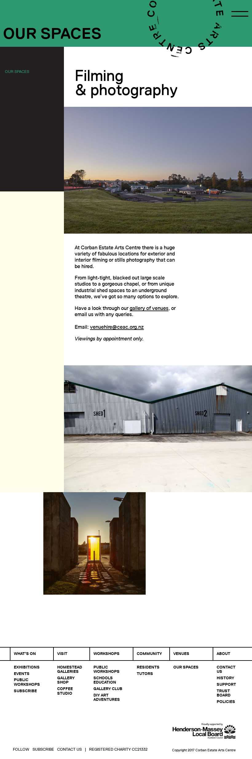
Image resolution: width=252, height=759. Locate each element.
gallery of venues (149, 308)
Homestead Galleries (69, 669)
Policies (226, 701)
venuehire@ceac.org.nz (117, 327)
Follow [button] (21, 749)
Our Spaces (17, 71)
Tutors (145, 673)
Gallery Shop (66, 680)
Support (226, 684)
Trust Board (223, 693)
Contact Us (226, 669)
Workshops (106, 653)
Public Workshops (27, 682)
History (225, 678)
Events (22, 673)
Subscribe (25, 690)
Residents (148, 667)
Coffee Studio (65, 691)
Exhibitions (27, 667)
